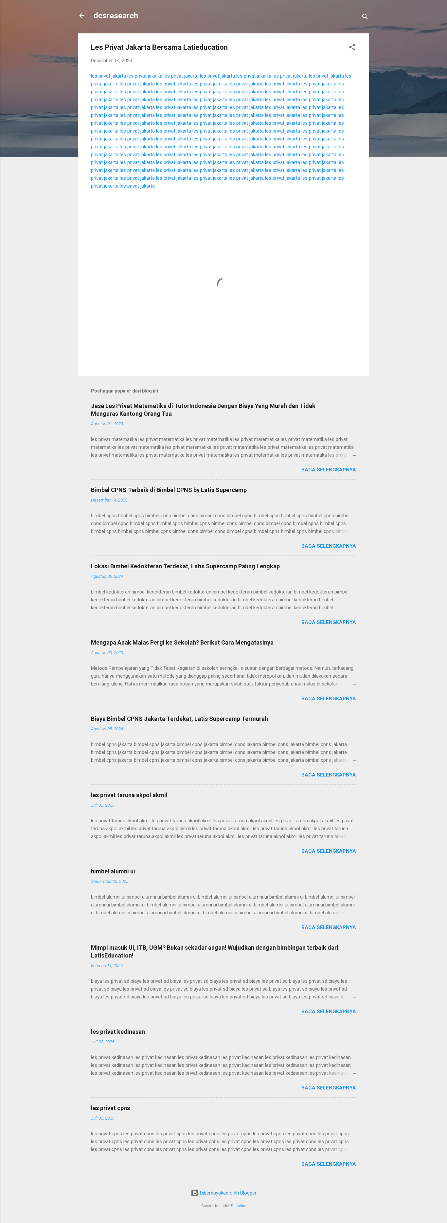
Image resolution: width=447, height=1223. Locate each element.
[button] (352, 48)
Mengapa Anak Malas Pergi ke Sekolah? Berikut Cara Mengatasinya (182, 642)
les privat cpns (110, 1107)
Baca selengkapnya (328, 470)
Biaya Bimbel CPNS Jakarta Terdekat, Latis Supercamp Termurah (179, 718)
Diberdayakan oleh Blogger (228, 1193)
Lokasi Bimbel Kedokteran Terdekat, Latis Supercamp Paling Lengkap (185, 566)
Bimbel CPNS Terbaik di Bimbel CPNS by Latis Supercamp (169, 489)
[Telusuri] (365, 18)
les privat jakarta (108, 76)
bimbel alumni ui (113, 871)
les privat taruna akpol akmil (129, 795)
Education (238, 1206)
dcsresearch (116, 15)
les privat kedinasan (118, 1031)
